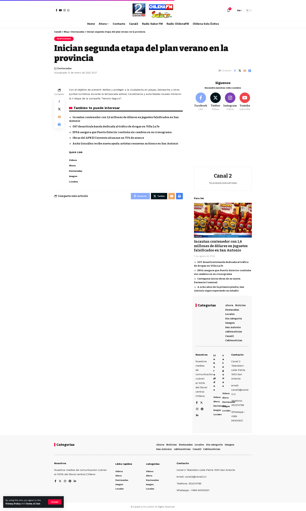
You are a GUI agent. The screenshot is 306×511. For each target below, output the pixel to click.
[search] (233, 10)
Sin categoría (233, 318)
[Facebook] (56, 10)
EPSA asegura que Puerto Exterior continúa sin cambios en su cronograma (122, 132)
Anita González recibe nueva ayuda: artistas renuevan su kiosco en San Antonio (125, 143)
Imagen (230, 322)
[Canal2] (153, 10)
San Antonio (233, 327)
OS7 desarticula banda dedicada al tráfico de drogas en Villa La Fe (116, 126)
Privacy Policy (13, 503)
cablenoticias (233, 331)
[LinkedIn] (197, 415)
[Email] (244, 70)
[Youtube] (245, 101)
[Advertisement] (223, 141)
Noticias (240, 305)
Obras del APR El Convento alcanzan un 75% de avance (108, 137)
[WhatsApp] (68, 10)
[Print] (249, 70)
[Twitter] (215, 101)
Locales (230, 314)
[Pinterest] (202, 409)
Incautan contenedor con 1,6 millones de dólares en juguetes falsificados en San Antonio (221, 245)
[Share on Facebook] (235, 70)
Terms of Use (33, 503)
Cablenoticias (233, 340)
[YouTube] (60, 10)
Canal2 (229, 336)
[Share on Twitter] (239, 70)
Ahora (229, 305)
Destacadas (64, 39)
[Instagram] (64, 10)
